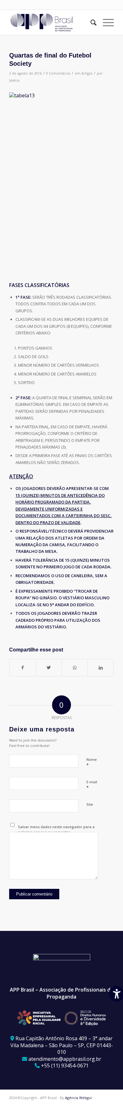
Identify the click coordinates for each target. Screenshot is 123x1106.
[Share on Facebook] (22, 667)
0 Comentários (58, 73)
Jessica (14, 80)
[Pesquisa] (90, 22)
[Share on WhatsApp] (74, 667)
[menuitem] (90, 22)
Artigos (86, 73)
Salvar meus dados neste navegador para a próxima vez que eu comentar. (56, 829)
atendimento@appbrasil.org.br (64, 1058)
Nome (91, 762)
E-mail (91, 784)
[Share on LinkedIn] (100, 667)
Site (89, 804)
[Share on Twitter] (49, 667)
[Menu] (105, 22)
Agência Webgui (78, 1097)
